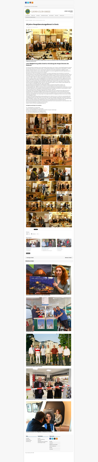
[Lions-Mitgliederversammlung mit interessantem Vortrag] (49, 243)
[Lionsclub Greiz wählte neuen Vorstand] (48, 365)
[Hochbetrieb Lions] (48, 330)
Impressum (62, 15)
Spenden (38, 15)
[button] (41, 124)
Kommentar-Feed (28, 440)
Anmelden (27, 438)
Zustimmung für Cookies (41, 442)
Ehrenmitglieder (44, 15)
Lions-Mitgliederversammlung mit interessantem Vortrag (47, 248)
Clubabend (51, 442)
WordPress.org (28, 441)
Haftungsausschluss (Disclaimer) (43, 441)
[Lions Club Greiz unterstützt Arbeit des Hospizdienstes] (33, 243)
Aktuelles (28, 253)
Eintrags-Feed (28, 439)
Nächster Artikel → (68, 257)
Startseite (28, 15)
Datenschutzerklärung (30, 17)
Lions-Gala (51, 449)
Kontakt (56, 15)
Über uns (33, 15)
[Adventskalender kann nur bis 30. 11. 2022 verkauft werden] (48, 293)
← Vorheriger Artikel (30, 257)
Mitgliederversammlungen (53, 444)
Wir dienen (51, 15)
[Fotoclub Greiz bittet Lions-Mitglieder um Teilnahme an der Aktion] (48, 430)
